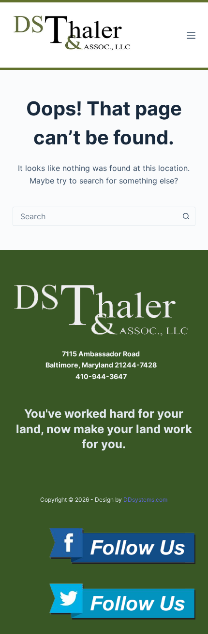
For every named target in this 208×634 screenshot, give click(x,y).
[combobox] (95, 216)
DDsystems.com (145, 499)
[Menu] (191, 35)
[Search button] (186, 216)
